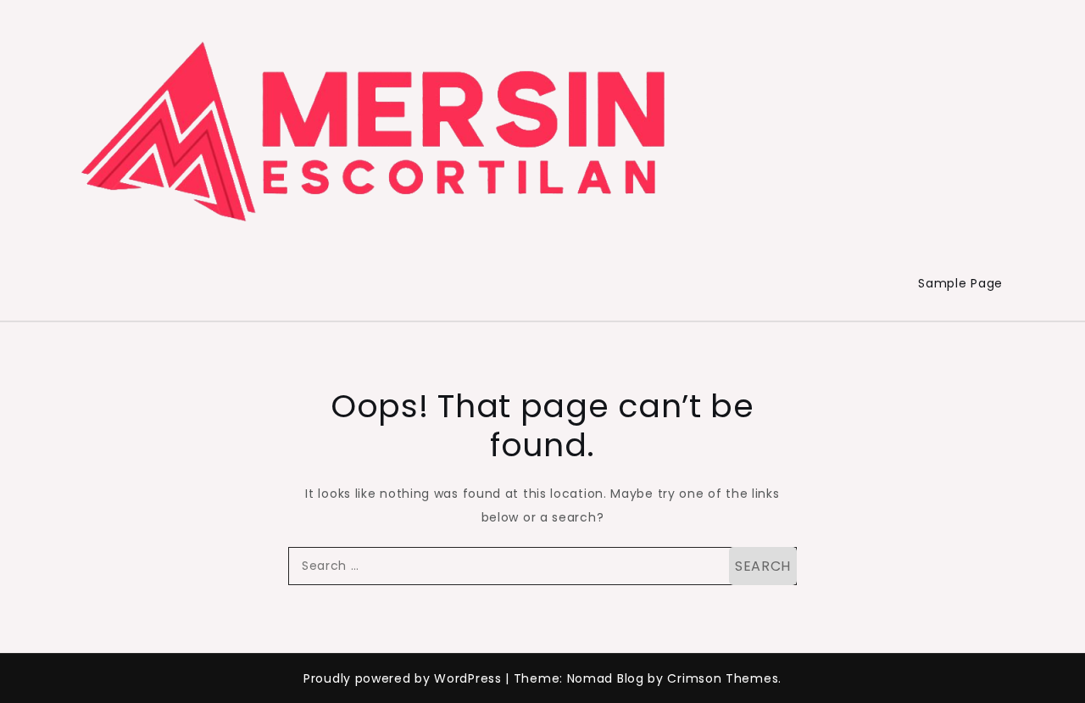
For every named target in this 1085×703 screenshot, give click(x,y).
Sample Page (960, 283)
